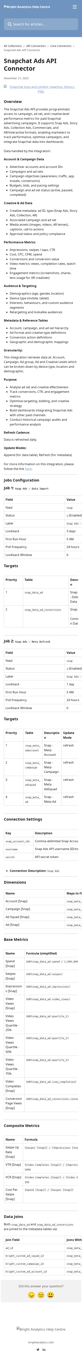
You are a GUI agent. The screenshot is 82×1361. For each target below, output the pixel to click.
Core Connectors (61, 46)
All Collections (13, 46)
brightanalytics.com (41, 1342)
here (28, 469)
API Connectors (36, 46)
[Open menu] (74, 7)
